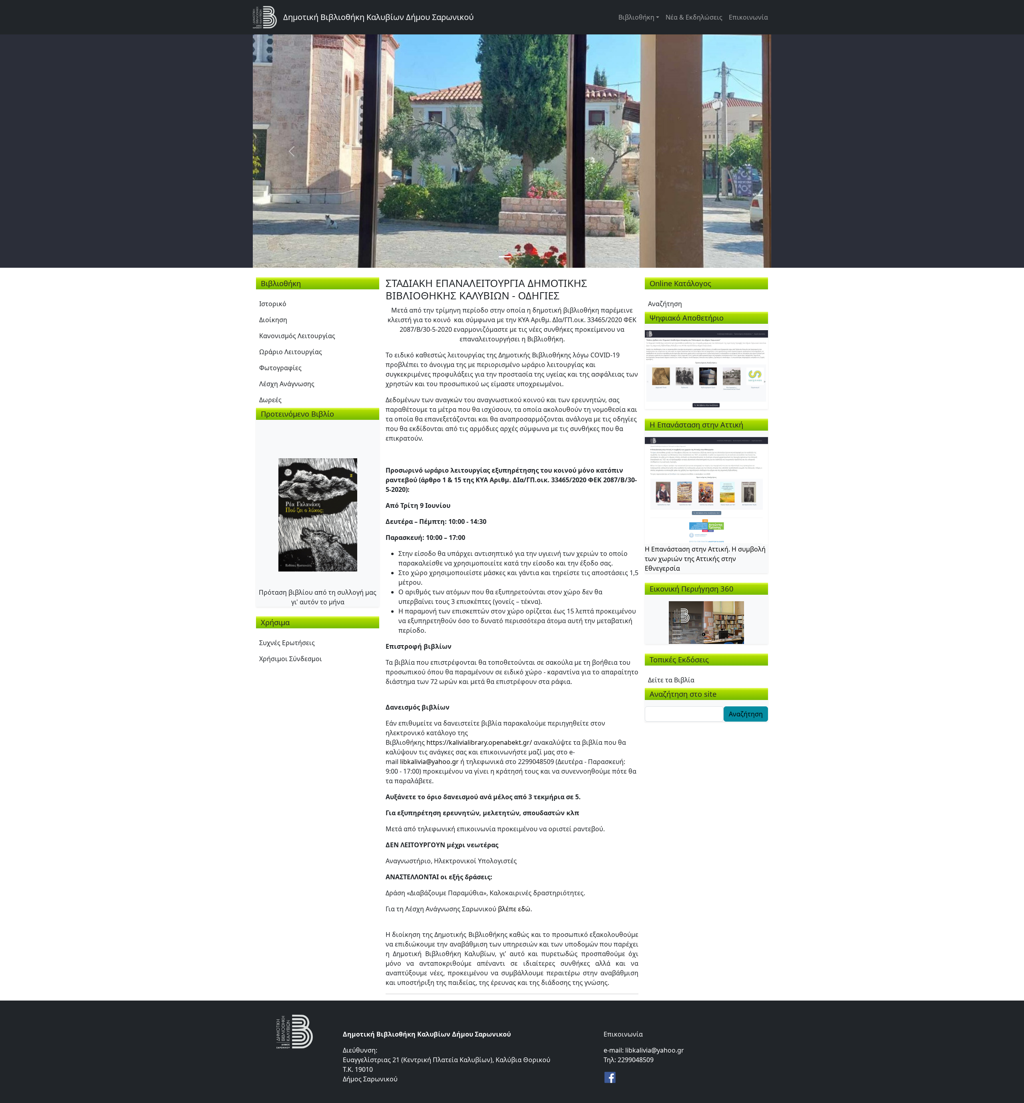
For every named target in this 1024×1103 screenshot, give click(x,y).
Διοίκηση (273, 319)
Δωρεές (270, 399)
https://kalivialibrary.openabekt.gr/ (479, 742)
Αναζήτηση (665, 303)
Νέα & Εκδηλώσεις (694, 17)
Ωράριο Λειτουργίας (290, 351)
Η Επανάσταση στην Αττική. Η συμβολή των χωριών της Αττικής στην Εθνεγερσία (705, 559)
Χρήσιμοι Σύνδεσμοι (290, 658)
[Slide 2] (519, 256)
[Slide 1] (505, 256)
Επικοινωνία (748, 17)
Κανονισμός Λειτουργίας (297, 335)
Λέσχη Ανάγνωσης (286, 383)
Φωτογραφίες (280, 367)
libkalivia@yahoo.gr (429, 761)
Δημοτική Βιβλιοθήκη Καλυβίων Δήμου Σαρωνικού (378, 17)
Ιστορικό (272, 303)
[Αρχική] (268, 17)
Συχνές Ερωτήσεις (287, 642)
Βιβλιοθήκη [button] (636, 17)
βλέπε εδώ (514, 908)
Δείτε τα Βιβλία (671, 680)
